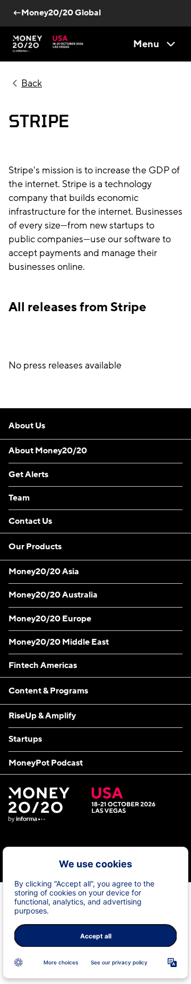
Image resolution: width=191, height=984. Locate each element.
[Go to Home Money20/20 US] (48, 44)
